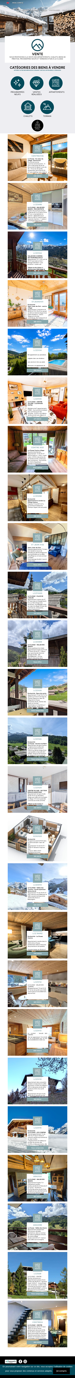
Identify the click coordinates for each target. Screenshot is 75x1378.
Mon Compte (17, 3)
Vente (44, 10)
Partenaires (54, 10)
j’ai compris (61, 1371)
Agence (25, 10)
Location (35, 10)
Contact (66, 10)
